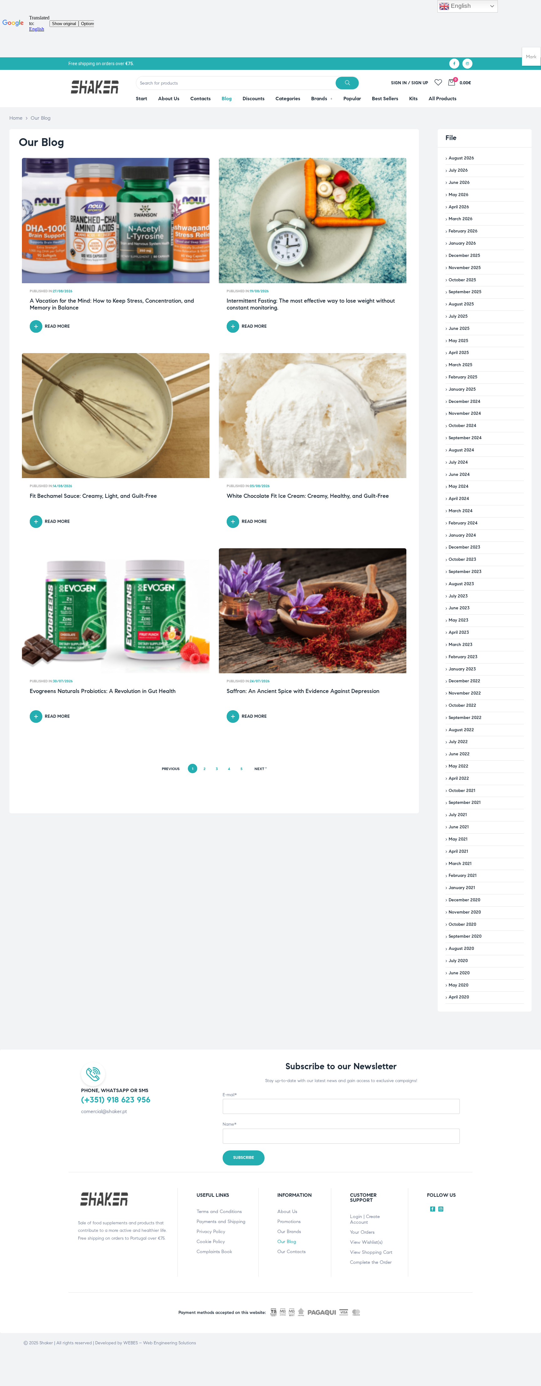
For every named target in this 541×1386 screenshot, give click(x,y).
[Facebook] (454, 64)
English (460, 6)
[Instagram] (467, 64)
